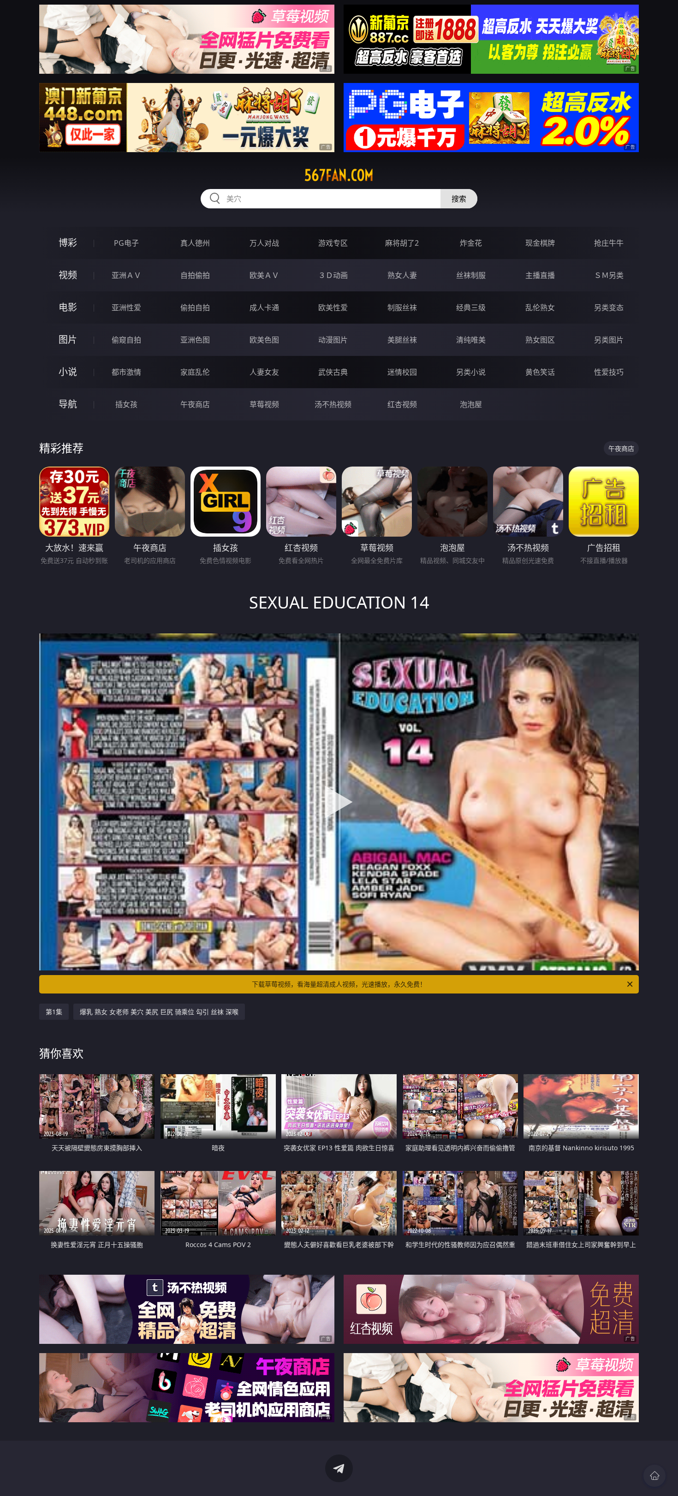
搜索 (459, 199)
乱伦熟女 (540, 307)
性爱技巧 (609, 372)
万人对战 (264, 243)
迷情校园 (402, 372)
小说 (68, 372)
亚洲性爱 (126, 307)
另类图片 (609, 340)
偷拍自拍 (195, 307)
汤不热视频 (333, 404)
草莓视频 (264, 404)
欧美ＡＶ (264, 275)
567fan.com (339, 175)
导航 (68, 404)
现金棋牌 (540, 243)
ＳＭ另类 (609, 275)
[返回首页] (654, 1476)
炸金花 (471, 243)
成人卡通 (264, 307)
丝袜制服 (471, 275)
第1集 (54, 1011)
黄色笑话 (540, 372)
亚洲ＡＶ (126, 275)
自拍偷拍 (195, 275)
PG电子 (126, 243)
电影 (68, 307)
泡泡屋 (471, 404)
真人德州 (195, 243)
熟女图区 (540, 340)
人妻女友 (264, 372)
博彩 (68, 243)
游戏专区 (333, 243)
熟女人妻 (402, 275)
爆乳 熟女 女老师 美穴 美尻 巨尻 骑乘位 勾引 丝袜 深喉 (159, 1011)
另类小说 (471, 372)
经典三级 (471, 307)
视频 (68, 275)
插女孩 (126, 404)
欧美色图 (264, 340)
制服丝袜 (402, 307)
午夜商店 (195, 404)
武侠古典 (333, 372)
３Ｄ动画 (333, 275)
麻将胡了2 (402, 243)
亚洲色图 (195, 340)
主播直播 (540, 275)
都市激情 (126, 372)
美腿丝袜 (402, 340)
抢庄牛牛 (609, 243)
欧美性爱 (333, 307)
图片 (68, 339)
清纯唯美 (471, 340)
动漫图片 (333, 340)
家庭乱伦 (195, 372)
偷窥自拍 (126, 340)
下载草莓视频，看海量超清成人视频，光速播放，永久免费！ (339, 984)
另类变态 (609, 307)
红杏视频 (402, 404)
